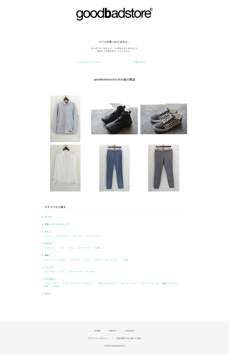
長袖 (47, 255)
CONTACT (130, 331)
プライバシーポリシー (98, 338)
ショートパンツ (93, 236)
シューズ (49, 267)
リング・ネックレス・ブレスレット (79, 283)
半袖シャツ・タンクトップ (57, 224)
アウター (49, 243)
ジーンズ (49, 236)
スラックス (77, 236)
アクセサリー (51, 279)
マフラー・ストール (150, 283)
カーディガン (112, 260)
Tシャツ (48, 217)
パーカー (98, 260)
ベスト (71, 248)
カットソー (50, 260)
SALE (47, 294)
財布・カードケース (108, 283)
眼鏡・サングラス (171, 283)
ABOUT (112, 331)
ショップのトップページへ (89, 62)
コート (62, 248)
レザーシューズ (75, 271)
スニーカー (50, 271)
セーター (63, 260)
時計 (47, 286)
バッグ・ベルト (52, 283)
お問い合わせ (140, 62)
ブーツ (62, 271)
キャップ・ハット (129, 283)
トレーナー (75, 260)
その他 (97, 248)
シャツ (87, 260)
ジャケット (50, 248)
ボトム (48, 232)
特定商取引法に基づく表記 (129, 338)
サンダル (90, 271)
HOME (97, 331)
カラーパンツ (63, 236)
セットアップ (84, 248)
